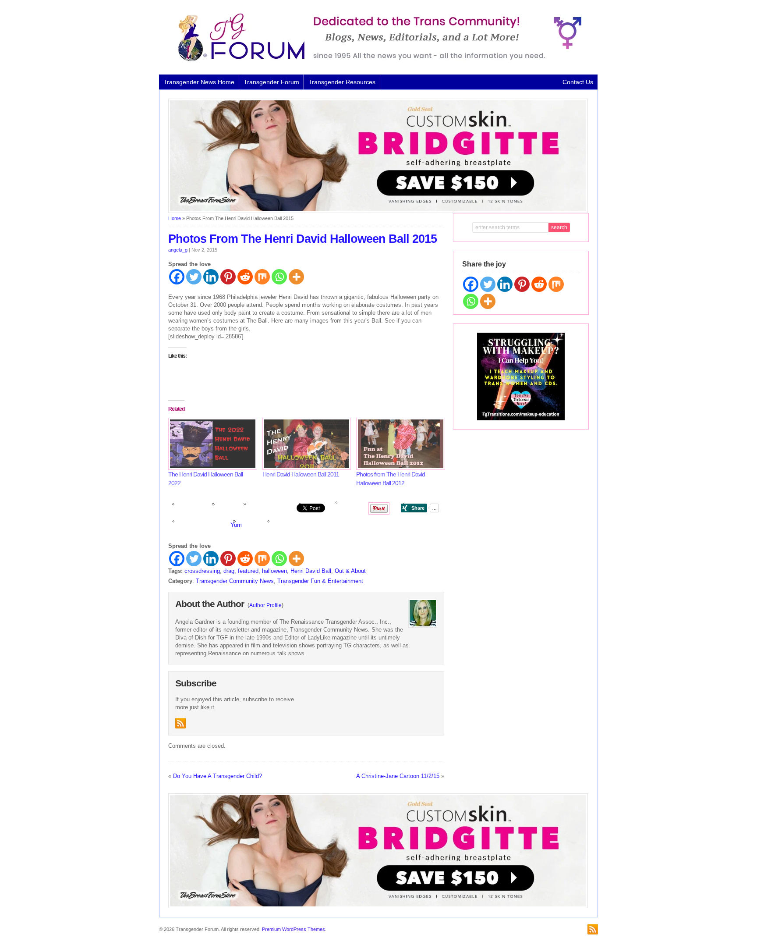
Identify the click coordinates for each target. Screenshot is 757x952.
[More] (296, 276)
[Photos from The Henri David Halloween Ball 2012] (399, 444)
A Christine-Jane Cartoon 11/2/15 (397, 776)
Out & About (350, 571)
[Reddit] (245, 276)
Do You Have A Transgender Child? (217, 776)
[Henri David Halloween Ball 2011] (305, 444)
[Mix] (262, 276)
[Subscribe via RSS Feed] (180, 723)
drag (228, 571)
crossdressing (202, 571)
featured (248, 571)
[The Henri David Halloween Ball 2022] (211, 444)
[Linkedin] (211, 276)
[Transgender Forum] (376, 60)
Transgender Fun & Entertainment (320, 581)
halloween (274, 571)
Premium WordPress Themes (293, 929)
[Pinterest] (228, 276)
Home (174, 218)
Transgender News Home (198, 81)
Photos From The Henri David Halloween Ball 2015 (302, 238)
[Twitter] (194, 276)
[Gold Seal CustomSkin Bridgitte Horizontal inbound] (378, 211)
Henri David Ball (310, 571)
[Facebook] (176, 276)
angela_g (177, 249)
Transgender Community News (235, 581)
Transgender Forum (271, 81)
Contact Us (577, 81)
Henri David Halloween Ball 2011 (300, 474)
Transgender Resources (341, 81)
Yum (236, 525)
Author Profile (265, 605)
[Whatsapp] (279, 276)
